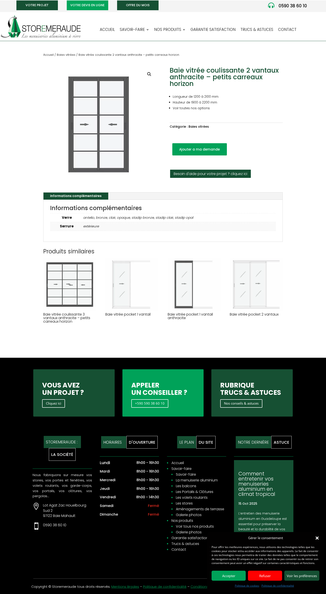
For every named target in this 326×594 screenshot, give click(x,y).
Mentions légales (125, 586)
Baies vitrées (66, 55)
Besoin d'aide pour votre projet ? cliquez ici (210, 173)
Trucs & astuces (256, 30)
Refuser (265, 576)
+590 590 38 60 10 (150, 403)
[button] (317, 538)
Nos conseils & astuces (241, 403)
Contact (287, 30)
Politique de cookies (247, 586)
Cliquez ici (53, 403)
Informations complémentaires (76, 196)
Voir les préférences (302, 576)
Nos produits (167, 30)
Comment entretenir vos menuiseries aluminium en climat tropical (256, 484)
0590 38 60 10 (293, 6)
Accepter (228, 576)
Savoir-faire (132, 30)
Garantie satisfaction (213, 30)
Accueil (107, 30)
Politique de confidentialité (277, 586)
